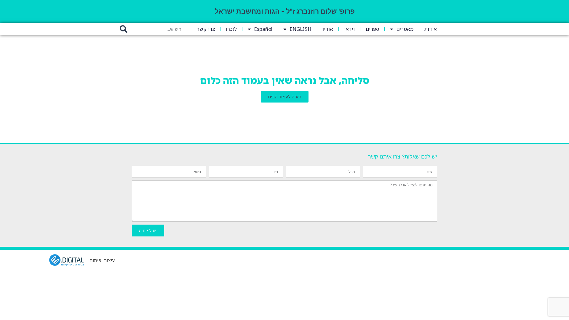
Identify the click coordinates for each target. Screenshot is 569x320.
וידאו (349, 28)
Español (263, 28)
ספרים (372, 28)
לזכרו (231, 28)
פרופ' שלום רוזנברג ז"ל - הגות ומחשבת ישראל (285, 11)
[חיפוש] (124, 29)
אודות (430, 28)
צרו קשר (206, 28)
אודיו (327, 28)
